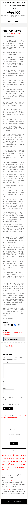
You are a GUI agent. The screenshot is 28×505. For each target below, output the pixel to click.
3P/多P (4, 455)
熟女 (13, 464)
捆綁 (21, 461)
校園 (4, 464)
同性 (8, 458)
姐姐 (19, 458)
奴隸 (17, 458)
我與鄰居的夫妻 (6, 332)
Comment (6, 362)
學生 (4, 461)
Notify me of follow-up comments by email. (12, 398)
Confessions (8, 489)
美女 (21, 464)
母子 (7, 464)
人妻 (12, 455)
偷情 (19, 455)
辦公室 (4, 469)
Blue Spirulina (12, 481)
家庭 (11, 461)
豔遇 (20, 467)
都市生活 (10, 345)
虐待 (9, 467)
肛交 (6, 467)
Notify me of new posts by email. (11, 404)
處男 (15, 467)
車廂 (23, 467)
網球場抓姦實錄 (6, 334)
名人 (10, 458)
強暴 (18, 461)
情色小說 (14, 13)
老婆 (24, 464)
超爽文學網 (18, 501)
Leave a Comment (20, 33)
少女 (14, 461)
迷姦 (7, 469)
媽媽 (23, 458)
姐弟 (21, 458)
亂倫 (9, 455)
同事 (5, 458)
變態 (18, 467)
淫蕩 (12, 346)
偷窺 (22, 455)
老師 (3, 467)
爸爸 (18, 464)
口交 (10, 346)
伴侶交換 (16, 455)
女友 (14, 458)
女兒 (12, 458)
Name (5, 381)
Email (5, 388)
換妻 (23, 461)
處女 (12, 467)
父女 (16, 464)
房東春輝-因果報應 (18, 332)
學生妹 (7, 461)
